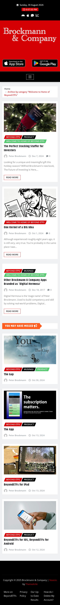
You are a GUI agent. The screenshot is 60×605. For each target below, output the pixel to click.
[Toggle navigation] (30, 77)
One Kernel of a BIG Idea (19, 227)
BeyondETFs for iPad (16, 484)
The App (9, 429)
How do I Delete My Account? (49, 596)
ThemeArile (32, 584)
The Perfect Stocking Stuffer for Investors (24, 148)
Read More (12, 177)
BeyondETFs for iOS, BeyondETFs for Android (26, 542)
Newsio (53, 580)
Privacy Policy (23, 593)
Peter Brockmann (17, 156)
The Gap (9, 374)
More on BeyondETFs (10, 593)
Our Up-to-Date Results (35, 596)
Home (7, 88)
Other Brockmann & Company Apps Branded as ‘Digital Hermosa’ (25, 282)
